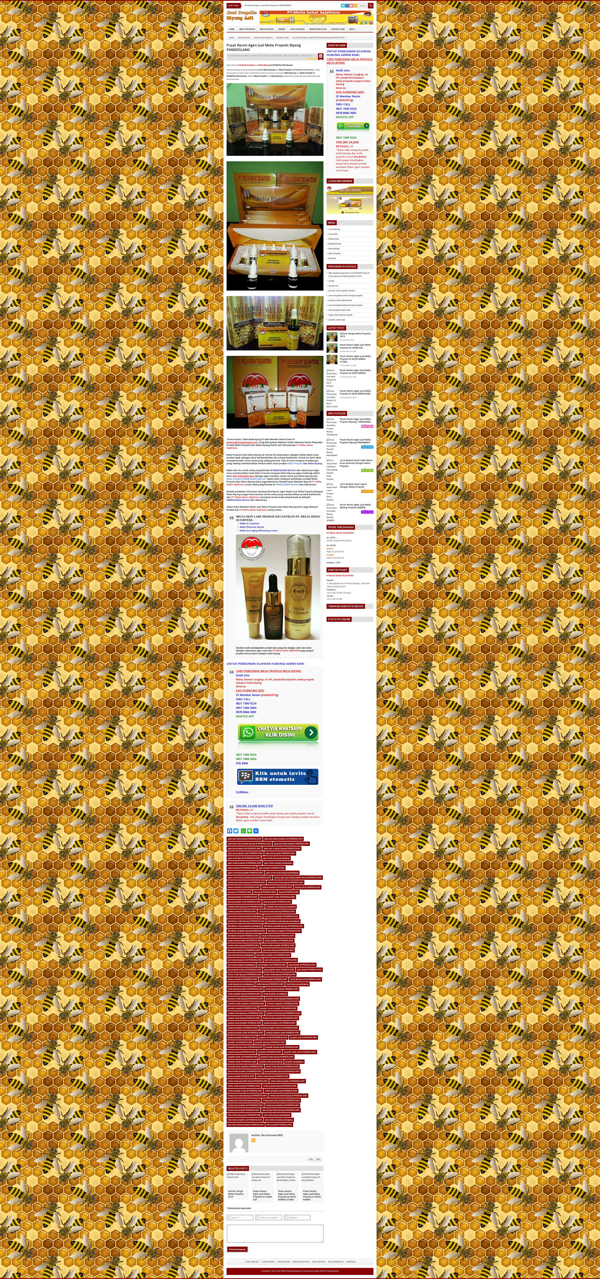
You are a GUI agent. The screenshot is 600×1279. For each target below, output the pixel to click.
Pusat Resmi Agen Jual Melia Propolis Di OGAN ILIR (262, 1195)
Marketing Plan (317, 29)
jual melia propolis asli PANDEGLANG (273, 955)
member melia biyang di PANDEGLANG (245, 999)
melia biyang (273, 653)
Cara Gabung (297, 29)
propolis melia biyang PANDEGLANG (277, 1057)
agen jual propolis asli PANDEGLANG (244, 848)
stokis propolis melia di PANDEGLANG (245, 1091)
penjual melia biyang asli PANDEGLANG (245, 1013)
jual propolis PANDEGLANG (309, 970)
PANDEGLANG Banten (284, 470)
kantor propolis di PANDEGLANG (242, 979)
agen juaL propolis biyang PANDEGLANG (282, 848)
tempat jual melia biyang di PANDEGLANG (288, 1096)
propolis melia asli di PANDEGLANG (300, 1052)
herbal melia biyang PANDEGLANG (243, 945)
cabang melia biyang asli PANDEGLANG (245, 907)
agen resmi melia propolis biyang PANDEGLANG (249, 878)
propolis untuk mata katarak (340, 300)
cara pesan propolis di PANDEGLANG (281, 916)
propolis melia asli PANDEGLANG (243, 1057)
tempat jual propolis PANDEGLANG (243, 1110)
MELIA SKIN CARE (249, 516)
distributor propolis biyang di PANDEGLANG (283, 926)
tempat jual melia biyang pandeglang (244, 1100)
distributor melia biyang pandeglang (283, 921)
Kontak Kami (338, 29)
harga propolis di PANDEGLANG (279, 941)
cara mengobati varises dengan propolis (345, 295)
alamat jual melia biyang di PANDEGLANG (246, 882)
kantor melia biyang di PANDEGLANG (244, 974)
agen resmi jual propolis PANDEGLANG (245, 873)
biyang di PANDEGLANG (265, 892)
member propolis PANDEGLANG (242, 1008)
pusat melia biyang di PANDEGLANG (282, 1066)
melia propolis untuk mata (339, 310)
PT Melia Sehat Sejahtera (245, 497)
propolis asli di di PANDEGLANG (273, 1037)
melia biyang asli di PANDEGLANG (305, 979)
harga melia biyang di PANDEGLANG (277, 936)
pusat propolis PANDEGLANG (241, 1076)
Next (318, 1159)
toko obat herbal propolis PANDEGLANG (246, 1125)
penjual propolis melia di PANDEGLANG (245, 1033)
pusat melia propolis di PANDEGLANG (245, 1071)
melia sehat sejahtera (263, 38)
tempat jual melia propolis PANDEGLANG (281, 1100)
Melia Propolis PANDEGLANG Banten (246, 478)
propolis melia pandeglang (270, 1062)
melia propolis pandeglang (275, 994)
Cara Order (333, 234)
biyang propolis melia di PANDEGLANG (277, 897)
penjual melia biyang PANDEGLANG (244, 1018)
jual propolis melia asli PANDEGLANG (244, 970)
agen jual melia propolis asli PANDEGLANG (283, 839)
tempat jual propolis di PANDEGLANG (282, 1105)
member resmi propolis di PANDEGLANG (278, 1008)
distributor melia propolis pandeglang (244, 926)
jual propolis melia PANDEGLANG (279, 970)
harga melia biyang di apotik (340, 315)
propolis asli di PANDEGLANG (303, 1037)
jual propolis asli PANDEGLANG (272, 965)
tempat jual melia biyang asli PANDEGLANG (247, 1096)
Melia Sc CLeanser (249, 523)
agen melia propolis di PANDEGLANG (244, 863)
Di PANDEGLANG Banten (275, 65)
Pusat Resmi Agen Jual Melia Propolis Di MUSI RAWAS (312, 1195)
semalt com (333, 286)
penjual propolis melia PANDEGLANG (282, 1033)
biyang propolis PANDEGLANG (277, 902)
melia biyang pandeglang (297, 984)
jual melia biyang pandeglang (240, 955)
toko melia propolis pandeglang (279, 1120)
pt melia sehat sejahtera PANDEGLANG (245, 1066)
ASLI (285, 647)
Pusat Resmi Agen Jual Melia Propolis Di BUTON (265, 5)
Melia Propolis (247, 29)
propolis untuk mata (336, 320)
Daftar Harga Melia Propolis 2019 (235, 1194)
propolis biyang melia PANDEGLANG (281, 1047)
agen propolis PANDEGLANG (271, 868)
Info (352, 29)
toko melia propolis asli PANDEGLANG (245, 1120)
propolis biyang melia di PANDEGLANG (245, 1047)
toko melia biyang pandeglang (277, 1115)
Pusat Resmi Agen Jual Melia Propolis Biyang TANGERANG (355, 420)
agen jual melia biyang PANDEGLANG (244, 839)
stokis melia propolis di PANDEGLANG (287, 1081)
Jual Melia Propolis (303, 491)
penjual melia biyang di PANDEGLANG (283, 1013)
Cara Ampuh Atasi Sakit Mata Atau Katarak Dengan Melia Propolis (356, 463)
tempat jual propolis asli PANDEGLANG (245, 1105)
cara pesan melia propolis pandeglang (245, 916)
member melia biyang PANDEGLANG (282, 999)
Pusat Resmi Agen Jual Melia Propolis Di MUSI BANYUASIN (355, 392)
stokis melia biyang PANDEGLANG (272, 1076)
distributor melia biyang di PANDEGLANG (246, 921)
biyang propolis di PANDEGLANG (242, 897)
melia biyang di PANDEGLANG (269, 984)
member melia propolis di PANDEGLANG (246, 1004)
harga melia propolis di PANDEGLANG (245, 941)
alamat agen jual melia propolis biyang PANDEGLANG (298, 878)
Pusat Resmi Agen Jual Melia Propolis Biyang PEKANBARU (355, 441)
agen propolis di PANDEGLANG (242, 868)
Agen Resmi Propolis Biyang (327, 1271)
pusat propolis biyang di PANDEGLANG (282, 1071)
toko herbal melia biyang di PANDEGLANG (281, 1110)
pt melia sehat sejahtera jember (341, 291)
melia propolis (251, 653)
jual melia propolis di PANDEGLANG (281, 960)
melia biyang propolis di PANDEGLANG (245, 989)
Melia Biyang (266, 29)
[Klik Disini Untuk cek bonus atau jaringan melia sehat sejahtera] (352, 201)
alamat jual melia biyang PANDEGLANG (285, 882)
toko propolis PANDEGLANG (279, 1125)
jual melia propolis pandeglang (241, 965)
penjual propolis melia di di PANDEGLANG (279, 1028)
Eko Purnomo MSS (241, 56)
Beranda (332, 258)
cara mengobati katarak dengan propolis (345, 305)
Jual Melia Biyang (303, 476)
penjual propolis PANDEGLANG (242, 1037)
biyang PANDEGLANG (288, 892)
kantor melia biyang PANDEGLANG (279, 974)
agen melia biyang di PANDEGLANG (244, 858)
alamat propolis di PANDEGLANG (277, 887)
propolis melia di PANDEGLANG (242, 1062)
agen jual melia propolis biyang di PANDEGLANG (249, 844)
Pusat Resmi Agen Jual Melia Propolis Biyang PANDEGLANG (264, 47)
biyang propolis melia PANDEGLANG (244, 902)
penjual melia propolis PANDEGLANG (244, 1023)
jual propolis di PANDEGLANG (302, 965)
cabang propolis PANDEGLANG (242, 911)
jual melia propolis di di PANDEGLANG (245, 960)
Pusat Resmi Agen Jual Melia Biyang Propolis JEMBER (355, 506)
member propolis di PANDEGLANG (282, 1004)
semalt (331, 281)
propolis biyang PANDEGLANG (241, 1052)
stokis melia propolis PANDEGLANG (244, 1086)
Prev (311, 1159)
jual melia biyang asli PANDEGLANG (244, 950)
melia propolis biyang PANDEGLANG (244, 994)
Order (281, 29)
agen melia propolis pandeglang (278, 863)
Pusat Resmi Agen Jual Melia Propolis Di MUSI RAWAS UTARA (287, 1195)
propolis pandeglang (294, 1062)
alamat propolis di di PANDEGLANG (243, 887)
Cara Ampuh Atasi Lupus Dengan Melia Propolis (353, 485)
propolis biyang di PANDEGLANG (270, 1042)
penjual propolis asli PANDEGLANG (279, 1023)
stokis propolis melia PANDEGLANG (281, 1091)
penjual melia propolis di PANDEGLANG (280, 1018)
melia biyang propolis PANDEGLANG (281, 989)
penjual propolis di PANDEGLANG (243, 1028)
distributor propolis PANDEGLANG (243, 936)
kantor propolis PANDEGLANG (273, 979)
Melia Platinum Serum (252, 526)
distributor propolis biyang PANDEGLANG (246, 931)
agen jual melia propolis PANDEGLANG (291, 844)
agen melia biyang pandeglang (276, 858)
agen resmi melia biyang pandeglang (282, 873)
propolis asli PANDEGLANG (240, 1042)
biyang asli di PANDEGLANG (307, 887)
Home (232, 29)
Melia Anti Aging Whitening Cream (259, 530)
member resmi (282, 38)
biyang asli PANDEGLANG (239, 892)
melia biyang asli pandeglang (240, 984)
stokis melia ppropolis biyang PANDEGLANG (248, 1081)
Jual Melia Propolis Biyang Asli (289, 1271)
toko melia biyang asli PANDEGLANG (244, 1115)
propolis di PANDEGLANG (269, 1052)
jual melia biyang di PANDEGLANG (278, 950)
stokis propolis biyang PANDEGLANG (279, 1086)
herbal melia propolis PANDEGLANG (278, 945)
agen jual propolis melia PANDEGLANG (245, 853)
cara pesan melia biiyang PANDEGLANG (277, 911)
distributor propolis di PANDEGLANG (284, 931)
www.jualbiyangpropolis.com (242, 442)
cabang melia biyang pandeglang (280, 907)
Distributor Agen (276, 491)
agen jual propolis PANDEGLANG (280, 853)
